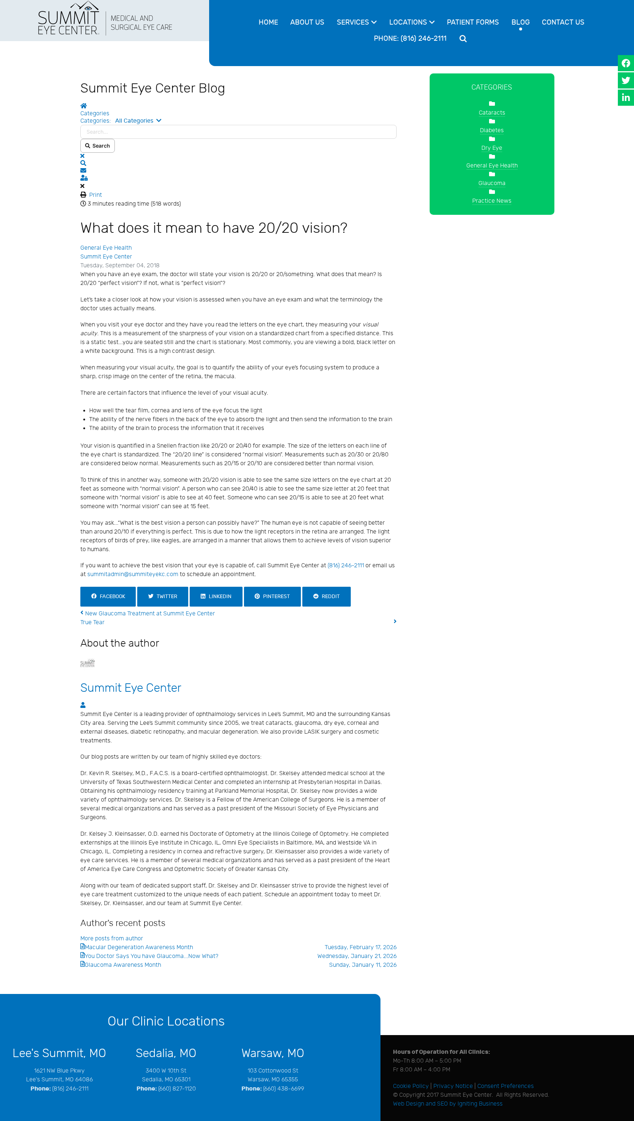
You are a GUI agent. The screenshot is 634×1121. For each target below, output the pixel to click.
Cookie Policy (411, 1086)
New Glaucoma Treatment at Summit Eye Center (150, 613)
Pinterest (275, 596)
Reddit (329, 596)
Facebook (110, 596)
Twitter (165, 596)
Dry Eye (491, 148)
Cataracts (492, 112)
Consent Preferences (505, 1086)
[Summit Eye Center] (104, 18)
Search (100, 145)
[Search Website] (464, 38)
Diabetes (492, 130)
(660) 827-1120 (177, 1088)
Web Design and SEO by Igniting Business (448, 1103)
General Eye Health (106, 248)
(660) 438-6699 (283, 1088)
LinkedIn (218, 596)
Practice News (491, 201)
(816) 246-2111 (346, 565)
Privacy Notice (453, 1086)
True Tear (92, 622)
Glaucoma (492, 183)
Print (95, 195)
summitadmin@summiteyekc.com (132, 574)
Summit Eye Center (106, 256)
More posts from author (111, 938)
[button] (238, 163)
